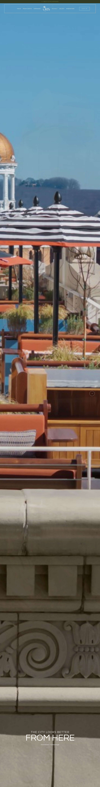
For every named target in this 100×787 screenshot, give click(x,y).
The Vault (54, 8)
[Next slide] (92, 393)
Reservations (70, 8)
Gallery (61, 8)
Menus (19, 8)
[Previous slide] (7, 393)
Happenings (37, 8)
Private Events (27, 8)
